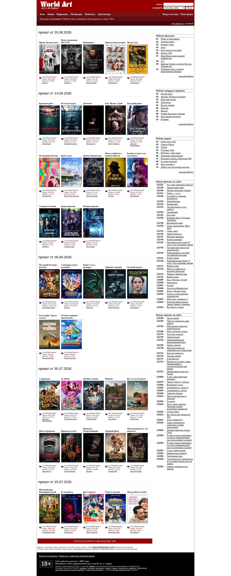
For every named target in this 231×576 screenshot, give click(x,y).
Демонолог (172, 282)
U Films (110, 196)
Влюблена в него (175, 385)
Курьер (170, 285)
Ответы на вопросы (48, 556)
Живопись (90, 14)
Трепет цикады (174, 345)
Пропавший (172, 212)
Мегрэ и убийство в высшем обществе (176, 270)
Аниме (50, 14)
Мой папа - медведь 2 (177, 299)
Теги (112, 19)
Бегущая (171, 215)
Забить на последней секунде (175, 167)
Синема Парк (69, 246)
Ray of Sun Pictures (71, 196)
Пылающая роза (174, 456)
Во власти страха (175, 307)
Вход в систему (170, 14)
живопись (132, 568)
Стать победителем (176, 450)
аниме (108, 568)
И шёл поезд (173, 258)
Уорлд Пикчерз (113, 144)
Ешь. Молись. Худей (177, 280)
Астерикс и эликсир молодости (176, 197)
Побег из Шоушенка (170, 39)
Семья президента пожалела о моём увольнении (175, 425)
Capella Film (46, 196)
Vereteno (67, 83)
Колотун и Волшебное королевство (177, 295)
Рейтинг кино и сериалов (74, 19)
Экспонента (112, 83)
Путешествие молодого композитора (178, 248)
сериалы (91, 568)
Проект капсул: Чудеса (178, 382)
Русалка (171, 401)
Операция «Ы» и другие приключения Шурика (172, 70)
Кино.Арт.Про (91, 83)
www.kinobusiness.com (103, 547)
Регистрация (186, 14)
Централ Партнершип (135, 144)
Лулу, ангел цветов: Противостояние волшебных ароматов (177, 406)
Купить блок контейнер (94, 570)
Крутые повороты (175, 353)
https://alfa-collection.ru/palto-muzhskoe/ (70, 570)
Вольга (45, 83)
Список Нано (173, 412)
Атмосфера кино (70, 144)
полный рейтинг (186, 76)
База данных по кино (98, 19)
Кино (42, 14)
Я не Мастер (173, 359)
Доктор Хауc (167, 94)
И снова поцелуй (169, 161)
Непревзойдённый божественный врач (176, 341)
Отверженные (173, 201)
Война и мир (173, 266)
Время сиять (173, 277)
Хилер (164, 147)
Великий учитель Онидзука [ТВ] (176, 159)
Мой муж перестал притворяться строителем (179, 349)
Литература (76, 14)
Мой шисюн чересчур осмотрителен (177, 327)
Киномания (134, 196)
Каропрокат (134, 83)
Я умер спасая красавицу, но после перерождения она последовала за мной (179, 437)
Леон (163, 47)
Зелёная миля (167, 42)
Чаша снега (172, 231)
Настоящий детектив (171, 116)
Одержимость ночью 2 (177, 388)
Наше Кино (134, 419)
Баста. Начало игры (176, 291)
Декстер (164, 108)
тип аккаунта (177, 23)
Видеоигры (62, 14)
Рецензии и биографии (50, 19)
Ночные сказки (174, 356)
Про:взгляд (112, 419)
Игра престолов (168, 99)
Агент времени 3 (175, 420)
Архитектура (104, 14)
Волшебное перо (175, 223)
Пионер (89, 471)
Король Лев (166, 53)
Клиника (165, 119)
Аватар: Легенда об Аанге (173, 97)
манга (115, 568)
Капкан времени (174, 239)
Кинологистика (92, 196)
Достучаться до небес (171, 50)
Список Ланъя (167, 144)
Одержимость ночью (177, 390)
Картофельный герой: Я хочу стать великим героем (180, 243)
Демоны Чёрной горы (177, 274)
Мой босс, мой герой (170, 153)
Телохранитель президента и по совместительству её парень (180, 461)
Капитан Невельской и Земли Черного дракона (178, 303)
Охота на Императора (177, 288)
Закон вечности (174, 234)
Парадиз (45, 246)
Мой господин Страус (177, 331)
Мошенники (172, 204)
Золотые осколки (175, 334)
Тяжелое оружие (175, 393)
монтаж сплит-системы (121, 570)
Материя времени (175, 237)
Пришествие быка (175, 187)
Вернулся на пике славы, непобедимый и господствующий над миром (179, 365)
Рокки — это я (173, 193)
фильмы (83, 568)
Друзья (164, 111)
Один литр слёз (168, 141)
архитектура (142, 568)
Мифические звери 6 (177, 453)
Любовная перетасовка (172, 156)
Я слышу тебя (167, 150)
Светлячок (166, 102)
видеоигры (100, 568)
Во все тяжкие (167, 105)
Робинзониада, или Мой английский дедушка (178, 254)
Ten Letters (90, 246)
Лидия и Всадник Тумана (179, 190)
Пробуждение (173, 337)
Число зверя (173, 318)
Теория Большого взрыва (173, 114)
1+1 (162, 61)
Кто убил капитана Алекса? (180, 185)
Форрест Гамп (167, 44)
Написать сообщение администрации (77, 556)
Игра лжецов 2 (168, 164)
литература (122, 568)
